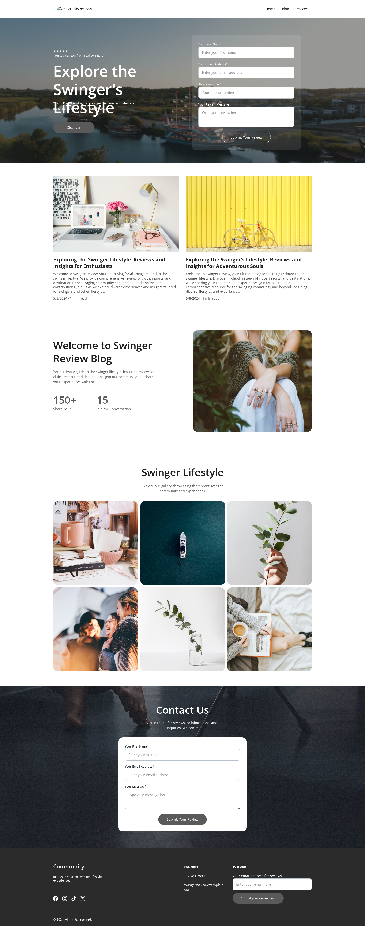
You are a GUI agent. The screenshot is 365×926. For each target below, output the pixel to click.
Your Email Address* (213, 64)
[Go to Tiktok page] (73, 898)
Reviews (302, 9)
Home (270, 9)
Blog (285, 9)
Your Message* (135, 787)
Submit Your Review (246, 137)
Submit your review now (258, 898)
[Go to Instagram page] (64, 898)
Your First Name (209, 44)
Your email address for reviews (257, 876)
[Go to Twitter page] (82, 898)
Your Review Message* (214, 104)
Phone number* (209, 84)
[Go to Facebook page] (55, 898)
